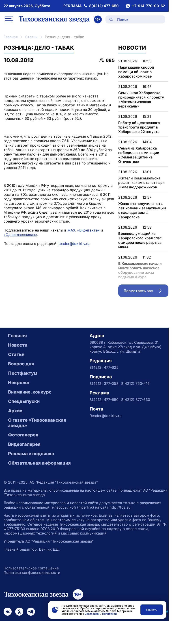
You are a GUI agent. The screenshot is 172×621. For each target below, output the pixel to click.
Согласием (92, 613)
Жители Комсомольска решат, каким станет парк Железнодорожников (141, 182)
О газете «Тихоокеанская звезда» (37, 422)
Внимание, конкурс (30, 392)
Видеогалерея (24, 444)
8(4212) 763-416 (135, 383)
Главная (11, 37)
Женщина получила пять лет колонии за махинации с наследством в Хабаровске (142, 210)
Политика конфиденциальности (32, 572)
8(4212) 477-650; (104, 399)
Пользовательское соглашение (31, 568)
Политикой (109, 613)
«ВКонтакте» (88, 230)
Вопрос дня (21, 363)
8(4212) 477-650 (104, 6)
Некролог (19, 382)
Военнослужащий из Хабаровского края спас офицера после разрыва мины (140, 240)
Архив (15, 410)
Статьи (31, 37)
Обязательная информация (39, 463)
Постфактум (22, 373)
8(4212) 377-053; (104, 383)
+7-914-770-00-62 (148, 6)
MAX (71, 230)
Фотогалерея (23, 435)
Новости (17, 345)
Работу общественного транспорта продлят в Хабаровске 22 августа (139, 127)
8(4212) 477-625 (104, 367)
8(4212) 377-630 (135, 399)
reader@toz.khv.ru (73, 243)
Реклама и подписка (31, 453)
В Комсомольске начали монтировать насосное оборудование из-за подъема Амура (140, 270)
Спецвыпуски (24, 401)
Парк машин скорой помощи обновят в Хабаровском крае (136, 71)
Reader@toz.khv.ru (105, 415)
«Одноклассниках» (20, 234)
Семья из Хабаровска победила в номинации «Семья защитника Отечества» (138, 155)
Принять (151, 609)
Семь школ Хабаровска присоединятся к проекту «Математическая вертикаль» (141, 99)
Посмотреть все (146, 291)
